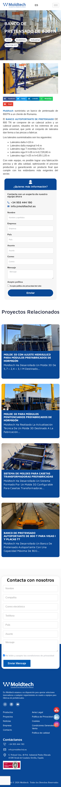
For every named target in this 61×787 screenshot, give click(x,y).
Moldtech (8, 110)
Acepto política (15, 282)
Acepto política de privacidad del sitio (25, 286)
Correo (10, 256)
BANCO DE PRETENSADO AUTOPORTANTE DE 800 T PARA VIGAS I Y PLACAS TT (30, 536)
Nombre (11, 212)
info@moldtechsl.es (17, 749)
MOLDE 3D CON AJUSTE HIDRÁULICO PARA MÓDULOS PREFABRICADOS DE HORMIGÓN (27, 357)
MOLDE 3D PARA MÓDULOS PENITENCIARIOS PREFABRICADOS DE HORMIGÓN (28, 417)
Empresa (11, 223)
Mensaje (11, 267)
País (9, 234)
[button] (8, 40)
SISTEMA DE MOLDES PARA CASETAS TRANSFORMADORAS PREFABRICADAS (28, 475)
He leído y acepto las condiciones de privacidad (29, 655)
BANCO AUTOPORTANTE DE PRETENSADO (30, 119)
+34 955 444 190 (16, 744)
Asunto (11, 245)
